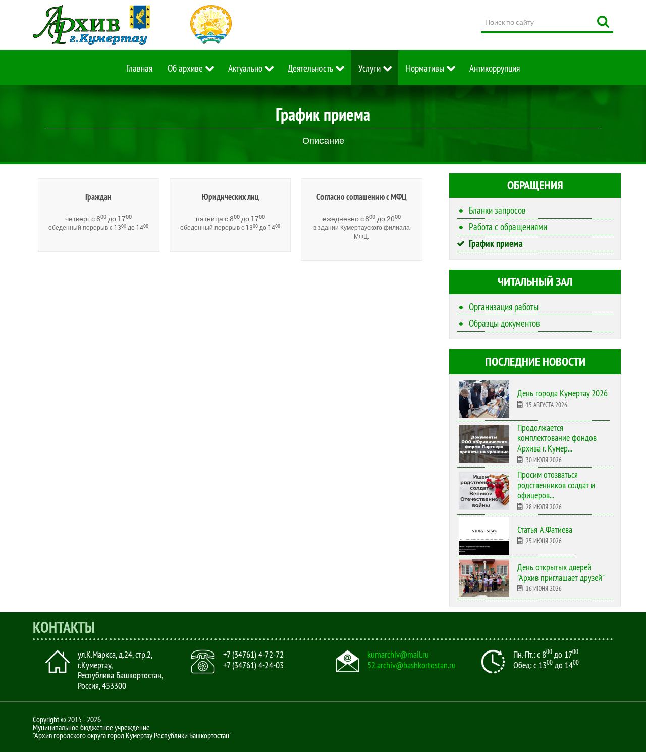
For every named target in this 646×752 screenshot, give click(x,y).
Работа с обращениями (508, 227)
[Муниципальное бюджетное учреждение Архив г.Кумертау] (91, 25)
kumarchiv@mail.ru (398, 654)
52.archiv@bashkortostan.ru (411, 665)
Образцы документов (504, 323)
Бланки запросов (497, 210)
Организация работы (504, 306)
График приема (496, 243)
